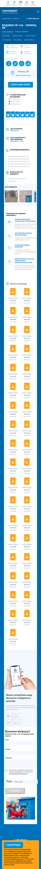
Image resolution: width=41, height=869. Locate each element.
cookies (15, 849)
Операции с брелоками (14, 5)
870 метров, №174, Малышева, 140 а (18, 159)
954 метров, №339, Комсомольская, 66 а (19, 164)
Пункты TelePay (17, 40)
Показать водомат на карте (23, 75)
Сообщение (8, 758)
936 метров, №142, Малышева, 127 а (18, 161)
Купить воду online (20, 85)
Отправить (15, 791)
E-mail (7, 740)
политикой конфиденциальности (18, 773)
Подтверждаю (13, 845)
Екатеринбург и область (10, 18)
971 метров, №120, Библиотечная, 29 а (19, 166)
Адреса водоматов (8, 5)
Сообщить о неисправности (33, 5)
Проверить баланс (20, 5)
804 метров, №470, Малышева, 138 (18, 156)
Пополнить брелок (26, 5)
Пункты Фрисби (6, 40)
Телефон (7, 749)
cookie (16, 855)
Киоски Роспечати (29, 40)
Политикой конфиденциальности (13, 859)
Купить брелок (6, 36)
